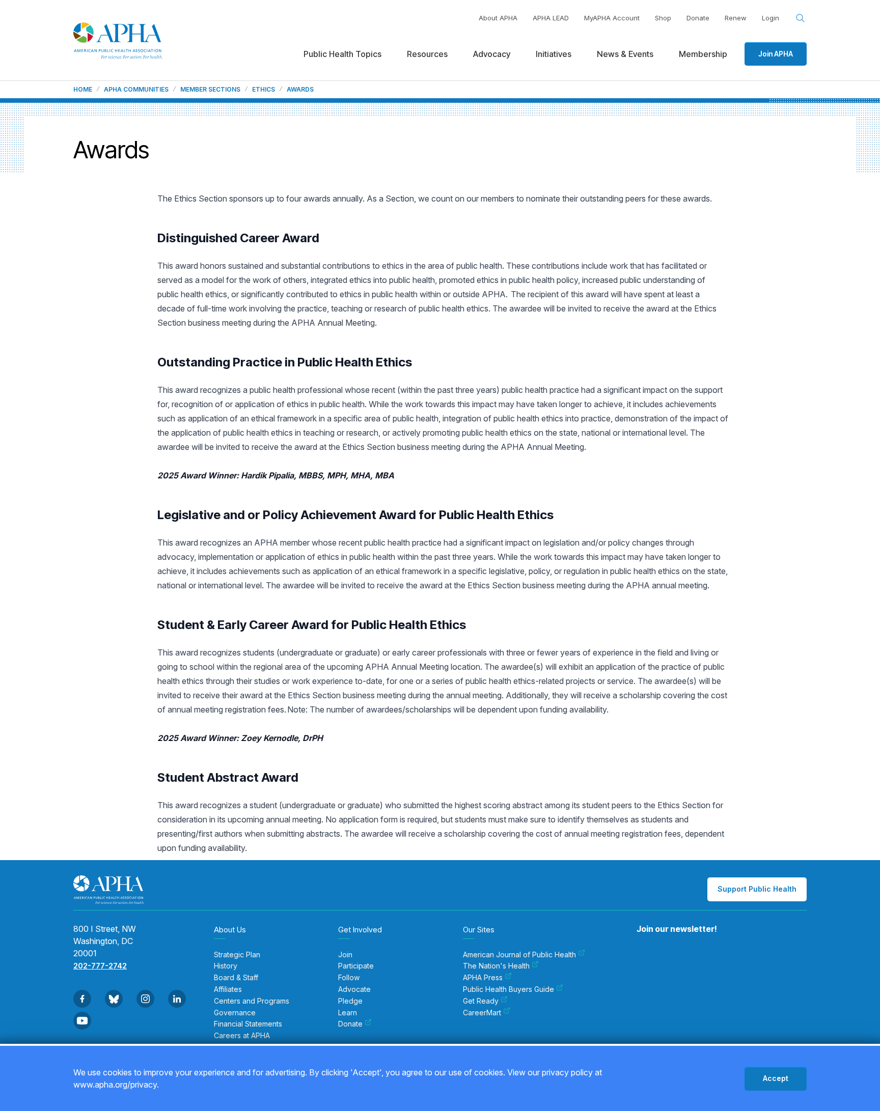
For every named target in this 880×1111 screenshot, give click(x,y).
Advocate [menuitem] (354, 989)
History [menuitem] (225, 966)
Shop (663, 18)
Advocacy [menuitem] (491, 54)
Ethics (263, 89)
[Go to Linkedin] (177, 999)
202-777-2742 (100, 966)
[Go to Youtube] (82, 1021)
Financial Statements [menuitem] (248, 1024)
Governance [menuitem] (235, 1013)
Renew (736, 18)
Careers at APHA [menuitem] (242, 1036)
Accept (775, 1078)
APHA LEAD (551, 18)
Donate (697, 18)
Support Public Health (757, 889)
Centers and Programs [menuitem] (251, 1001)
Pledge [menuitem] (350, 1001)
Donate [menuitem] (350, 1024)
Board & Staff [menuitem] (236, 978)
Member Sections (210, 89)
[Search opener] (800, 18)
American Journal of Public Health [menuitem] (519, 955)
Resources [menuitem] (427, 54)
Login (770, 18)
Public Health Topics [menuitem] (342, 54)
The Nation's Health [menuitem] (496, 966)
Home (82, 89)
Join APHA (775, 53)
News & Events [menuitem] (625, 54)
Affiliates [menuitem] (228, 989)
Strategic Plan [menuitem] (237, 955)
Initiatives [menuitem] (553, 54)
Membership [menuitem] (703, 54)
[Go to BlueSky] (114, 999)
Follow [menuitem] (349, 978)
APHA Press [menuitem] (483, 978)
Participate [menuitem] (356, 966)
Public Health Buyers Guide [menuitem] (508, 989)
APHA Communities (136, 89)
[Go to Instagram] (145, 999)
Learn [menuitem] (347, 1013)
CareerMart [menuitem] (482, 1013)
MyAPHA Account (612, 18)
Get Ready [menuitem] (481, 1001)
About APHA (498, 18)
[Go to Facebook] (82, 999)
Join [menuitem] (345, 955)
